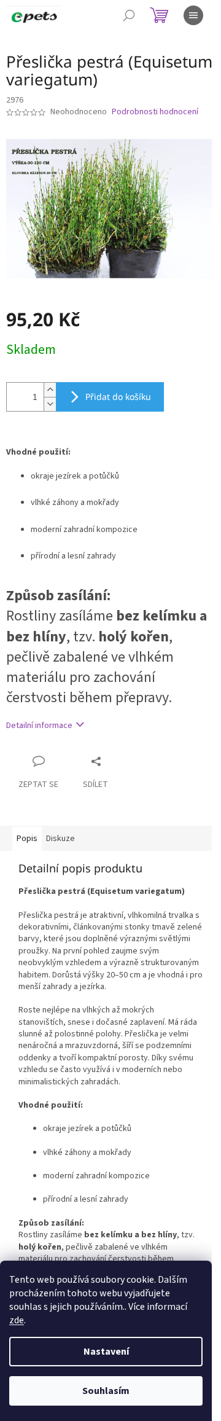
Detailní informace (39, 725)
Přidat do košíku (118, 396)
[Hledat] (129, 15)
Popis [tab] (27, 838)
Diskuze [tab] (60, 838)
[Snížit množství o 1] (50, 404)
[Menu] (193, 15)
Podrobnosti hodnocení (155, 112)
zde (16, 1320)
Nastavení (106, 1351)
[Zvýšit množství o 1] (50, 390)
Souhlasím (106, 1391)
